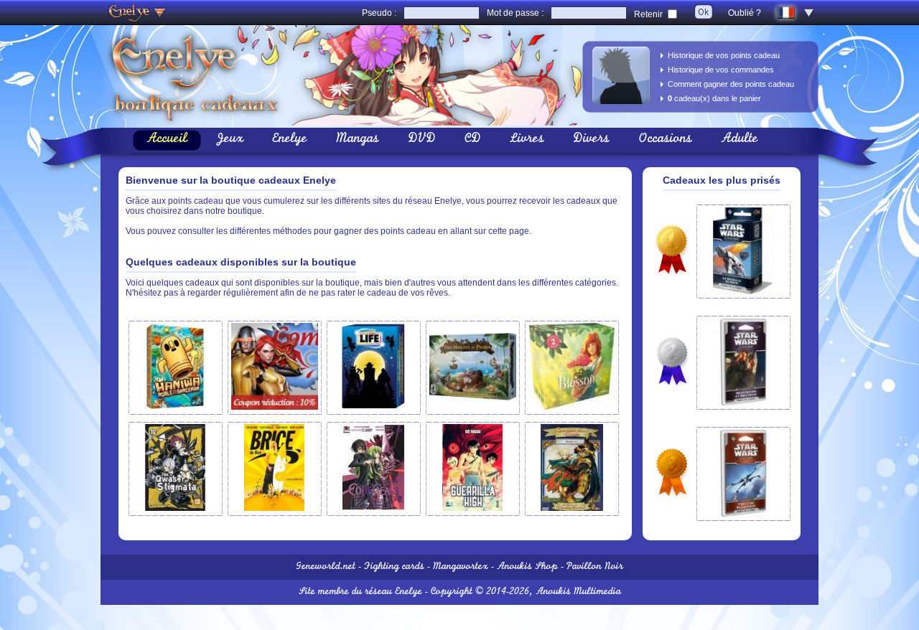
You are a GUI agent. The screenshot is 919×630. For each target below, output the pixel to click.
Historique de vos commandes (721, 69)
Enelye (289, 140)
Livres (527, 140)
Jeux (229, 140)
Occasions (665, 140)
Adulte (739, 140)
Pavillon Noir (594, 567)
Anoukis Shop (527, 567)
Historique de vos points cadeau (724, 55)
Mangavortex (460, 567)
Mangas (357, 140)
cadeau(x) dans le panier (714, 98)
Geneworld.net (325, 567)
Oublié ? (744, 13)
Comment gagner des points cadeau (731, 84)
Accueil (166, 140)
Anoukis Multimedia (578, 592)
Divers (591, 140)
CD (473, 140)
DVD (422, 140)
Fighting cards (394, 567)
